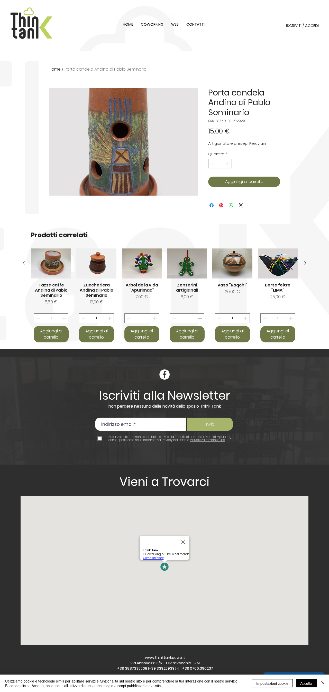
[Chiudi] (323, 683)
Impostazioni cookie (272, 683)
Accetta (306, 683)
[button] (164, 293)
